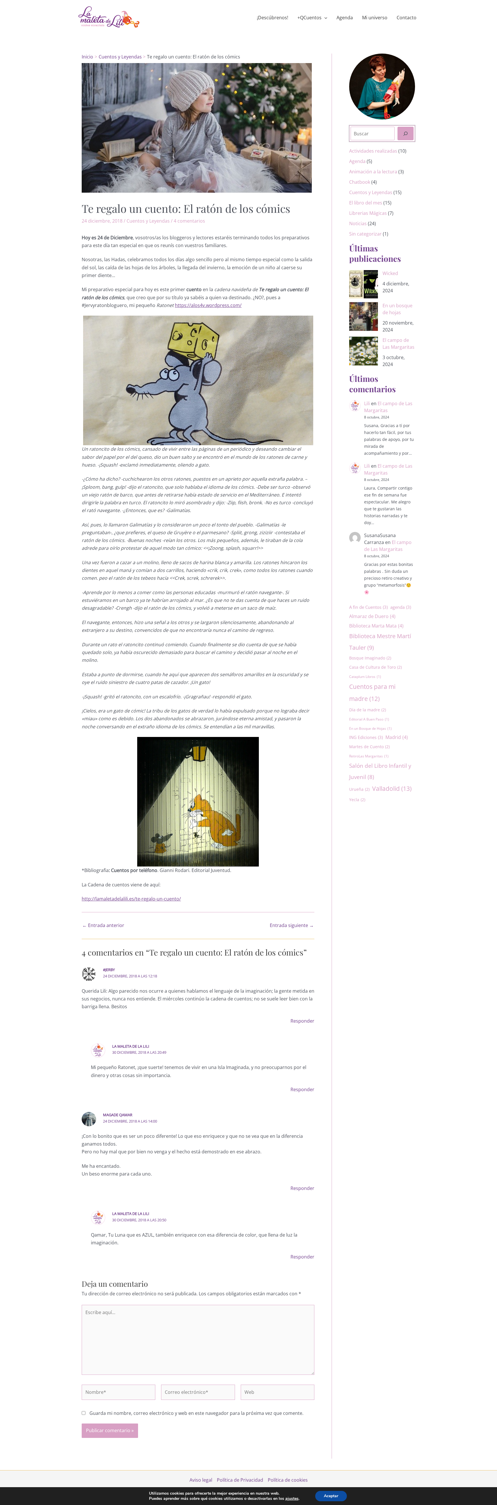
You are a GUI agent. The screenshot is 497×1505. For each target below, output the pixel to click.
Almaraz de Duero (372, 616)
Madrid (396, 737)
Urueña (359, 789)
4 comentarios (189, 221)
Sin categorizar (365, 234)
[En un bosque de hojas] (363, 316)
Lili (367, 403)
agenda (400, 607)
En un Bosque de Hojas (370, 728)
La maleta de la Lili (130, 1046)
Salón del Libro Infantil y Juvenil (380, 771)
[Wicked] (363, 284)
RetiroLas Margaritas (369, 756)
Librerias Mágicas (368, 213)
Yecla (357, 799)
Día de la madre (367, 709)
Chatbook (359, 182)
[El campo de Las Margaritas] (363, 351)
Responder (302, 1021)
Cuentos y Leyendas (148, 221)
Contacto (406, 17)
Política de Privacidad (240, 1480)
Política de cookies (288, 1480)
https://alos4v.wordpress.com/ (208, 305)
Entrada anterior (103, 925)
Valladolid (392, 788)
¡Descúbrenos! (272, 17)
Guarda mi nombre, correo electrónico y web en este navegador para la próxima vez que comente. (196, 1413)
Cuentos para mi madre (372, 693)
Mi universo (374, 17)
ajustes (292, 1498)
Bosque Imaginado (370, 658)
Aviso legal (201, 1480)
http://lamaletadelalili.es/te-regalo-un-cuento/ (131, 899)
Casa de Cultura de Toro (375, 667)
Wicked (390, 273)
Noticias (358, 223)
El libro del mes (365, 203)
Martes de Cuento (369, 746)
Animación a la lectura (373, 171)
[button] (324, 17)
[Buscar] (405, 133)
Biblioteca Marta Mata (376, 625)
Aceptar (331, 1496)
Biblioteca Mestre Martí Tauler (380, 641)
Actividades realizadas (373, 151)
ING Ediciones (366, 737)
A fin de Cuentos (368, 607)
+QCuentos (309, 17)
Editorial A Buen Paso (369, 719)
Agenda (345, 17)
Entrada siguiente (292, 925)
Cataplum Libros (365, 676)
